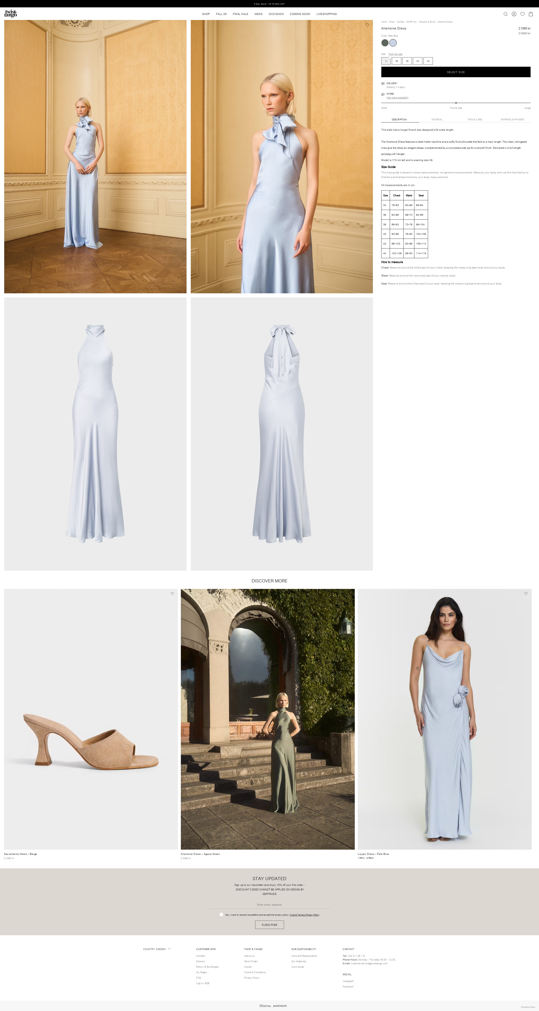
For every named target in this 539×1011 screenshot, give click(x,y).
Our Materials (298, 961)
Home (384, 21)
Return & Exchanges (207, 966)
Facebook (348, 986)
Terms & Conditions (255, 972)
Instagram (348, 981)
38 (407, 61)
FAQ (198, 977)
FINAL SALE (240, 13)
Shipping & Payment (513, 119)
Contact (200, 956)
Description (399, 119)
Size (383, 54)
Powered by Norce (528, 1006)
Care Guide (297, 966)
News (259, 13)
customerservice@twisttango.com (369, 963)
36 (396, 61)
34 (386, 60)
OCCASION (276, 13)
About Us (249, 956)
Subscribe (270, 924)
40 (417, 61)
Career (248, 966)
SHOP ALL (412, 21)
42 (428, 61)
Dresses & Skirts (427, 21)
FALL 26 (221, 13)
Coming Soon (300, 13)
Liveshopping (327, 13)
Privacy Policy (251, 977)
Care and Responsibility (304, 956)
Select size (456, 72)
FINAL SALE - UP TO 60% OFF (269, 3)
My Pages (201, 972)
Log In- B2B (202, 983)
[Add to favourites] (367, 25)
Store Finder (251, 961)
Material (437, 119)
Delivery (200, 961)
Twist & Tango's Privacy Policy (304, 915)
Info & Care (475, 119)
